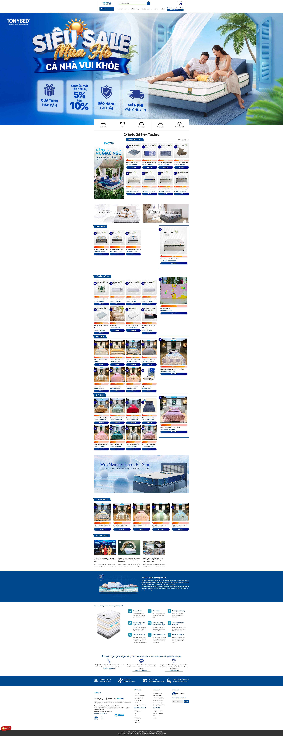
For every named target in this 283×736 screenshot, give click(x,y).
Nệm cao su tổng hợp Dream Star (101, 249)
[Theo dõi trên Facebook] (178, 1)
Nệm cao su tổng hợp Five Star (117, 249)
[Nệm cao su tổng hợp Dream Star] (101, 237)
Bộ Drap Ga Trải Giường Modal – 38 (133, 386)
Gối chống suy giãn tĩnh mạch (148, 325)
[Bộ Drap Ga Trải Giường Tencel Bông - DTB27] (173, 351)
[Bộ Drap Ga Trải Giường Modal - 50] (101, 347)
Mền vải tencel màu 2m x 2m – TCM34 (149, 444)
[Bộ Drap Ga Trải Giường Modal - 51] (117, 347)
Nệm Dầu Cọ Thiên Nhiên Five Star (165, 189)
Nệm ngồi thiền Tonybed (132, 162)
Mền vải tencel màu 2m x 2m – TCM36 (101, 417)
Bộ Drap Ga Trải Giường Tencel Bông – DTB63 (133, 359)
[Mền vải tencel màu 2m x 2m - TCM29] (149, 405)
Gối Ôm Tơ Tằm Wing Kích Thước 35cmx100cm (117, 299)
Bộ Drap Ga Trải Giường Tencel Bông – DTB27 (172, 369)
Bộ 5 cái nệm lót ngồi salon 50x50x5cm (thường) (181, 162)
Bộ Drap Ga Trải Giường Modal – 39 (160, 525)
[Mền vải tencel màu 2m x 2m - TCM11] (117, 405)
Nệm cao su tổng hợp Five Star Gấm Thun (133, 249)
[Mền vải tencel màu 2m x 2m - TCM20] (117, 432)
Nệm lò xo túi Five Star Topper (181, 189)
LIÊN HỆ (7, 728)
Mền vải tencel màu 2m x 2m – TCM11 (117, 417)
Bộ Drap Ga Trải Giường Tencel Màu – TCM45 (149, 359)
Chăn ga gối (134, 9)
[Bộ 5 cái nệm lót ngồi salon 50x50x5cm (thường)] (181, 150)
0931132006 (101, 709)
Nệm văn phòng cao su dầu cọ (149, 162)
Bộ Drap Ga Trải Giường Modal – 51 (117, 359)
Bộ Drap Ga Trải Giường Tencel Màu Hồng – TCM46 (117, 386)
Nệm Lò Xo (166, 213)
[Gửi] (148, 3)
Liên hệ (163, 9)
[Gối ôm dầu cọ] (117, 313)
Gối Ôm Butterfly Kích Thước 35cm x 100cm (133, 299)
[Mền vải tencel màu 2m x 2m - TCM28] (133, 405)
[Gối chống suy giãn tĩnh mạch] (149, 313)
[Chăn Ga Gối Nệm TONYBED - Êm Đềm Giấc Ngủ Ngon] (106, 3)
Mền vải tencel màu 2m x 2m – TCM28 (133, 417)
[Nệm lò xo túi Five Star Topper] (181, 177)
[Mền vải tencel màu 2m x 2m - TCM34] (149, 432)
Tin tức (156, 9)
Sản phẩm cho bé (145, 9)
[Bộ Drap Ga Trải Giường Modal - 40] (180, 512)
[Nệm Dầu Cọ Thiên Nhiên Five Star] (165, 177)
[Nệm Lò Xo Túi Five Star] (133, 177)
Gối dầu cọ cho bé (165, 308)
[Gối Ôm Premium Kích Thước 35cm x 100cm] (149, 287)
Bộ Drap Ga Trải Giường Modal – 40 (180, 525)
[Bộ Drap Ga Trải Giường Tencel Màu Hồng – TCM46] (117, 374)
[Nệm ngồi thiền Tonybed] (133, 150)
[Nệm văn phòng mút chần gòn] (165, 150)
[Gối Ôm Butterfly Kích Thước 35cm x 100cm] (133, 287)
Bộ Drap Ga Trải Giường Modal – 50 (101, 359)
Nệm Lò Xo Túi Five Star (131, 189)
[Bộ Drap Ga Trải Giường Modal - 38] (133, 374)
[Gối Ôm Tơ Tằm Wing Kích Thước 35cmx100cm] (117, 287)
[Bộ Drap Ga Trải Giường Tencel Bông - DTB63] (133, 347)
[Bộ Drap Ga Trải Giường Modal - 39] (161, 512)
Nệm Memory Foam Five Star (148, 189)
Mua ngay (133, 167)
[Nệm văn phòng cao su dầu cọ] (149, 150)
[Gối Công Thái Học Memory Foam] (101, 313)
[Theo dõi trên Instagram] (179, 1)
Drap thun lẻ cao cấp (146, 386)
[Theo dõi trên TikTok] (181, 1)
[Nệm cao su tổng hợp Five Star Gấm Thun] (133, 237)
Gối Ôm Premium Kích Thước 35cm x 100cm (149, 299)
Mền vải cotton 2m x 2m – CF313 (133, 444)
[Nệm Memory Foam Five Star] (149, 177)
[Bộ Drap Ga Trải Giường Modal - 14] (101, 374)
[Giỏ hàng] (180, 4)
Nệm (126, 9)
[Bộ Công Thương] (120, 715)
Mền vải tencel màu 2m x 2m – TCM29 (149, 417)
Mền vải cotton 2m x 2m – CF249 (101, 444)
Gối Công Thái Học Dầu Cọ (132, 325)
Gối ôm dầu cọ (113, 325)
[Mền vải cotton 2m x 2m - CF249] (101, 432)
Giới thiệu (119, 9)
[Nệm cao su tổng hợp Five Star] (117, 237)
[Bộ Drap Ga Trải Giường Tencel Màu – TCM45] (149, 347)
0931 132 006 (178, 8)
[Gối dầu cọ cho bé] (173, 290)
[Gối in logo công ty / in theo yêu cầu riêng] (101, 287)
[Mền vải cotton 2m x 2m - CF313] (133, 432)
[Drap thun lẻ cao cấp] (149, 374)
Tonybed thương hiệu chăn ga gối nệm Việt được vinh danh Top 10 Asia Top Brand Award (105, 560)
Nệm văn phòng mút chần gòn (165, 162)
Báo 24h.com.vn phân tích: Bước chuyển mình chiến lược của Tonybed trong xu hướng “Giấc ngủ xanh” (153, 560)
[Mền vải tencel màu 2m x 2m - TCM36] (101, 405)
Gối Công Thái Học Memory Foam (101, 325)
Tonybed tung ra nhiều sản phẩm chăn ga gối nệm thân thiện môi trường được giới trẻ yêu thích (129, 560)
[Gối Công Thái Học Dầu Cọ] (133, 313)
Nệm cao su (117, 213)
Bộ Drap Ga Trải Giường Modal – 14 (101, 386)
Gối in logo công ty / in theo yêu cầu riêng (101, 299)
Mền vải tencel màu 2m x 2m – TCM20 (117, 444)
